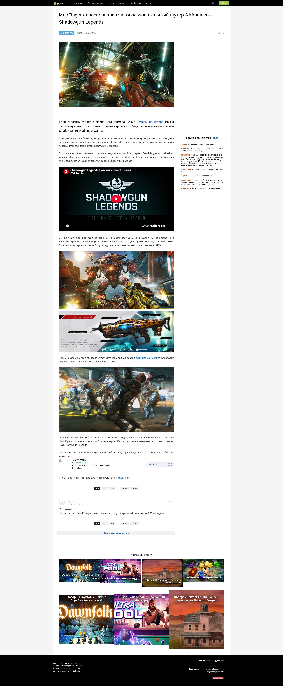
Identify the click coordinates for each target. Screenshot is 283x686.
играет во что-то (160, 437)
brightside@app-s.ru (215, 672)
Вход (224, 3)
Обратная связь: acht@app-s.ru (210, 661)
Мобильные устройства (142, 3)
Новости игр (77, 3)
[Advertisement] (202, 86)
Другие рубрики (95, 3)
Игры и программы (117, 3)
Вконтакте (124, 477)
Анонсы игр (66, 33)
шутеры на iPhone (150, 121)
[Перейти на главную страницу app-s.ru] (59, 3)
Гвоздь (71, 501)
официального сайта (148, 358)
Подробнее (77, 468)
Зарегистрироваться (116, 533)
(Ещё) (215, 138)
